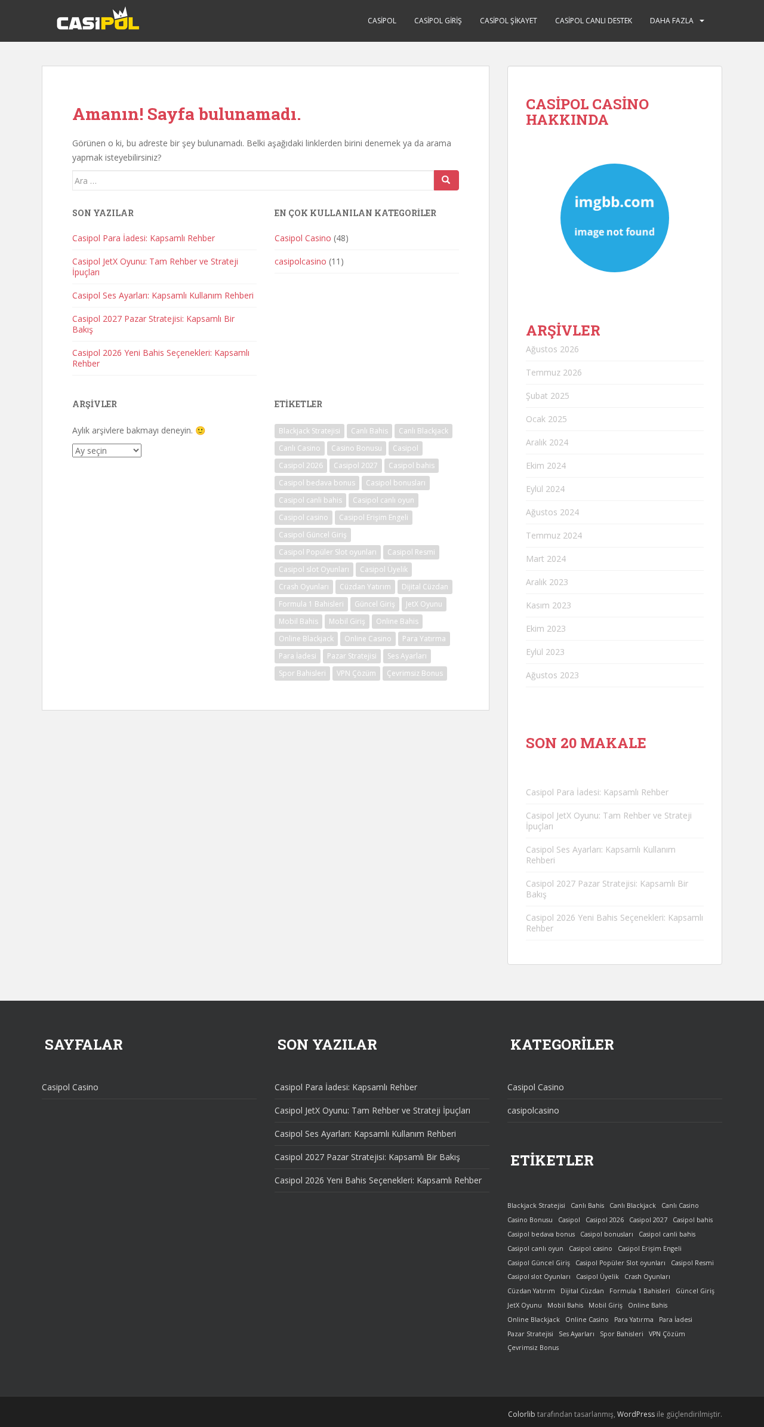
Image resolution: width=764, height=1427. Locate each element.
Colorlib (521, 1414)
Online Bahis (397, 621)
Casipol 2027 (356, 465)
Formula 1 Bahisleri (311, 604)
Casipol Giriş (438, 21)
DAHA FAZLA (672, 21)
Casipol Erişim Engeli (373, 517)
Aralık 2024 (547, 442)
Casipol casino (303, 517)
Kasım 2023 (548, 605)
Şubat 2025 (547, 395)
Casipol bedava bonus (317, 483)
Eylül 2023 (545, 651)
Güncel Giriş (375, 604)
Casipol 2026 (301, 465)
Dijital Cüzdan (425, 587)
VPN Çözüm (356, 673)
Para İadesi (297, 656)
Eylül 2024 (545, 488)
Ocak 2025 (546, 419)
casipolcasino (300, 261)
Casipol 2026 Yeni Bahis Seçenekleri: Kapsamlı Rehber (160, 358)
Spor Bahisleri (302, 673)
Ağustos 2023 (552, 675)
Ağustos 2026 (552, 349)
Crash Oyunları (304, 587)
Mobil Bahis (298, 621)
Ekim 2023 (546, 628)
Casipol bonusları (396, 483)
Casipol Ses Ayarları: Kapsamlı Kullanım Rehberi (163, 295)
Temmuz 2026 (554, 372)
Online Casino (368, 638)
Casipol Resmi (411, 552)
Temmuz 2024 (554, 535)
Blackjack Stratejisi (309, 431)
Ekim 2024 (546, 465)
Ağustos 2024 (552, 512)
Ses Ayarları (407, 656)
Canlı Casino (300, 448)
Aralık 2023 (547, 582)
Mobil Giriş (347, 621)
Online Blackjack (306, 638)
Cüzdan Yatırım (365, 587)
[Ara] (446, 180)
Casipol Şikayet (508, 21)
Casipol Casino (303, 238)
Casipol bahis (412, 465)
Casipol (382, 21)
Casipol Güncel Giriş (313, 535)
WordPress (636, 1414)
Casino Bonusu (356, 448)
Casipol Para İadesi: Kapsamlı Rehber (143, 238)
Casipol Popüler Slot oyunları (328, 552)
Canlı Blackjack (423, 431)
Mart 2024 (546, 558)
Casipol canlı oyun (383, 500)
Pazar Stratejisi (352, 656)
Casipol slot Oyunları (314, 569)
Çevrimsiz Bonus (415, 673)
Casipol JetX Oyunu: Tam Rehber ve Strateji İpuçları (155, 267)
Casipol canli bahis (310, 500)
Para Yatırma (424, 638)
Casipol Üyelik (384, 569)
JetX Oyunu (424, 604)
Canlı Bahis (369, 431)
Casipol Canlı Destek (593, 21)
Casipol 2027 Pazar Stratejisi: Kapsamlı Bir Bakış (153, 324)
